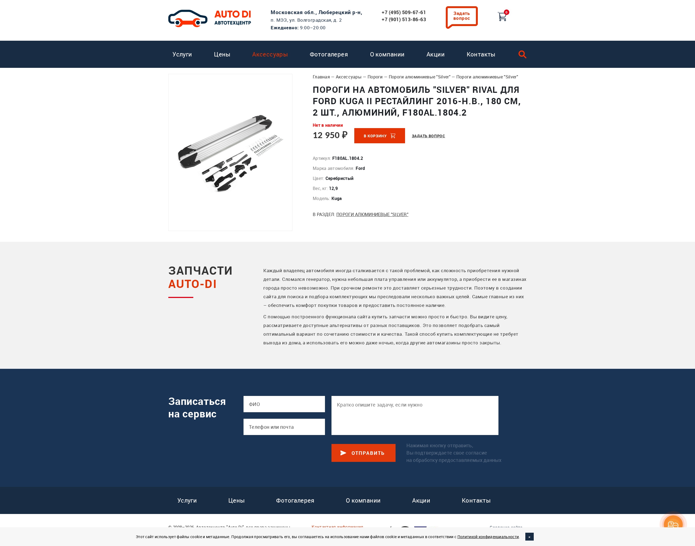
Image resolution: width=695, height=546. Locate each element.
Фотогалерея (329, 54)
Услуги (182, 54)
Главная (321, 77)
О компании (387, 54)
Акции (436, 54)
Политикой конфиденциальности (488, 536)
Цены (222, 54)
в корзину (375, 135)
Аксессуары (270, 54)
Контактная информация (337, 526)
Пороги (375, 77)
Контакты (481, 54)
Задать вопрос (461, 15)
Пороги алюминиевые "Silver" (419, 77)
